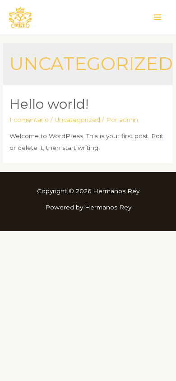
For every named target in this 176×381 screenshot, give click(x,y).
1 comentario (29, 119)
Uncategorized (77, 119)
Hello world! (48, 104)
